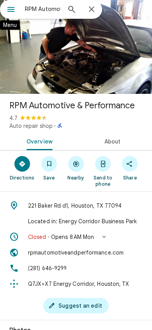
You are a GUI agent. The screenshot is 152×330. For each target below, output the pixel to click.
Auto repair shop (31, 125)
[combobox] (43, 9)
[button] (76, 237)
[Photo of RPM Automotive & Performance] (76, 47)
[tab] (38, 140)
